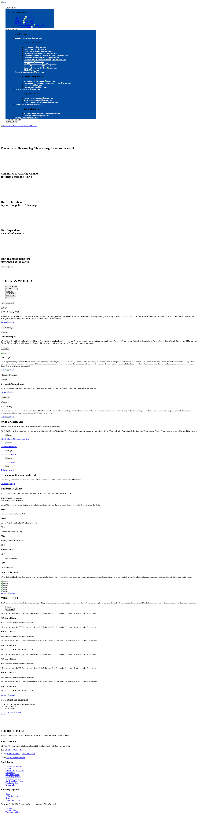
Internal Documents (13, 800)
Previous (5, 267)
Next (11, 267)
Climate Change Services (15, 771)
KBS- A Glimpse (7, 303)
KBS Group (5, 397)
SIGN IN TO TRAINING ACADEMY (22, 126)
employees (10, 609)
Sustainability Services (9, 447)
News (8, 798)
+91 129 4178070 (11, 750)
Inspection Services (8, 462)
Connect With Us (7, 712)
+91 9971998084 (13, 754)
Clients (8, 607)
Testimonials (10, 773)
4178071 (23, 750)
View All (4, 593)
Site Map (9, 808)
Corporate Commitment (9, 375)
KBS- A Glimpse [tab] (11, 286)
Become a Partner (12, 785)
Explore (4, 322)
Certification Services (8, 454)
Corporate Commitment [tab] (10, 294)
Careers (8, 769)
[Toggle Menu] (2, 4)
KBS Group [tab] (10, 298)
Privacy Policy (11, 810)
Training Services (7, 470)
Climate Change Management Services (15, 439)
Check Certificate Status (14, 781)
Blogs (8, 794)
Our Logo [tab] (9, 291)
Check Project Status (13, 777)
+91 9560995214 (28, 754)
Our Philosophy (7, 328)
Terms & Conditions (13, 812)
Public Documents (12, 796)
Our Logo (5, 348)
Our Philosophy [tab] (11, 289)
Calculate (4, 484)
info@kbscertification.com (15, 758)
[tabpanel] (99, 312)
